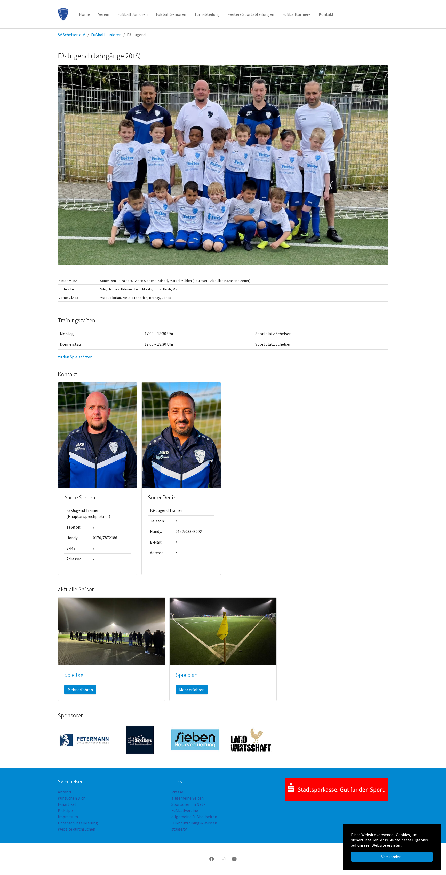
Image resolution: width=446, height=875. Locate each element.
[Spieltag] (111, 630)
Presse (177, 791)
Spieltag (73, 674)
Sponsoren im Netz (188, 804)
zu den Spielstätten (75, 356)
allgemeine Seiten (187, 798)
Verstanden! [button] (391, 856)
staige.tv (179, 829)
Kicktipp (65, 810)
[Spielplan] (223, 630)
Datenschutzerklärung (78, 822)
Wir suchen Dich (71, 798)
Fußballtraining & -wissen (194, 822)
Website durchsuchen (76, 829)
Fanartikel (67, 804)
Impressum (68, 816)
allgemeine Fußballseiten (194, 816)
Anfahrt (65, 791)
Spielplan (187, 674)
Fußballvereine (184, 810)
